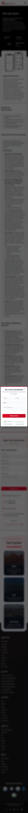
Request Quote (14, 416)
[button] (4, 403)
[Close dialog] (25, 389)
